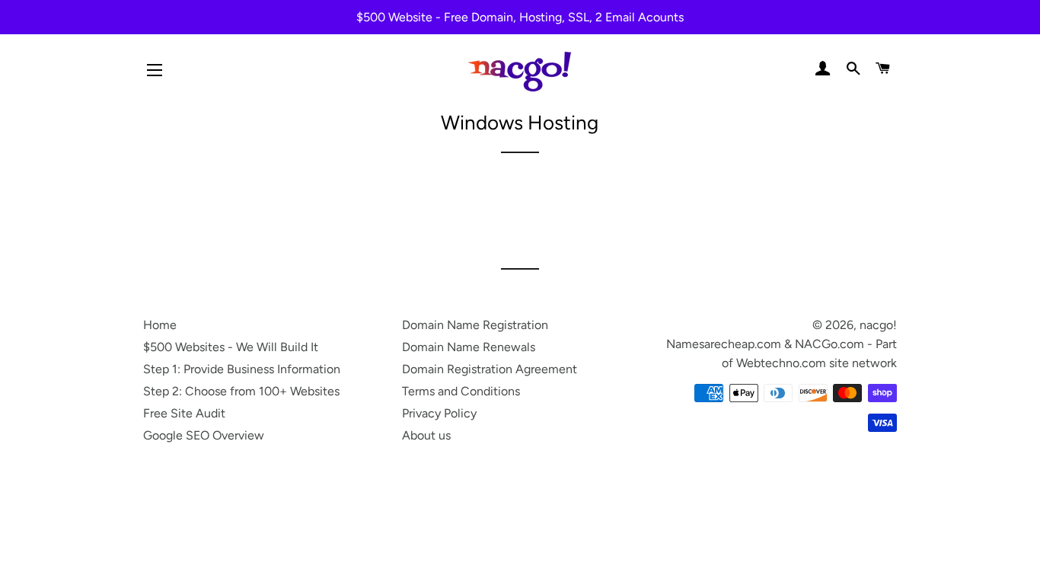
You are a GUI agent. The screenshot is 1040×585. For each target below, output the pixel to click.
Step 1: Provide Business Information (241, 369)
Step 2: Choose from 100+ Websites (241, 391)
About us (426, 435)
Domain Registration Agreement (489, 369)
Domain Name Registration (475, 325)
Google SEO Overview (203, 435)
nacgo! (878, 325)
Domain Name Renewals (468, 347)
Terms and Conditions (461, 391)
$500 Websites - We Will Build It (230, 347)
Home (160, 325)
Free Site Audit (184, 413)
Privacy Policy (439, 413)
